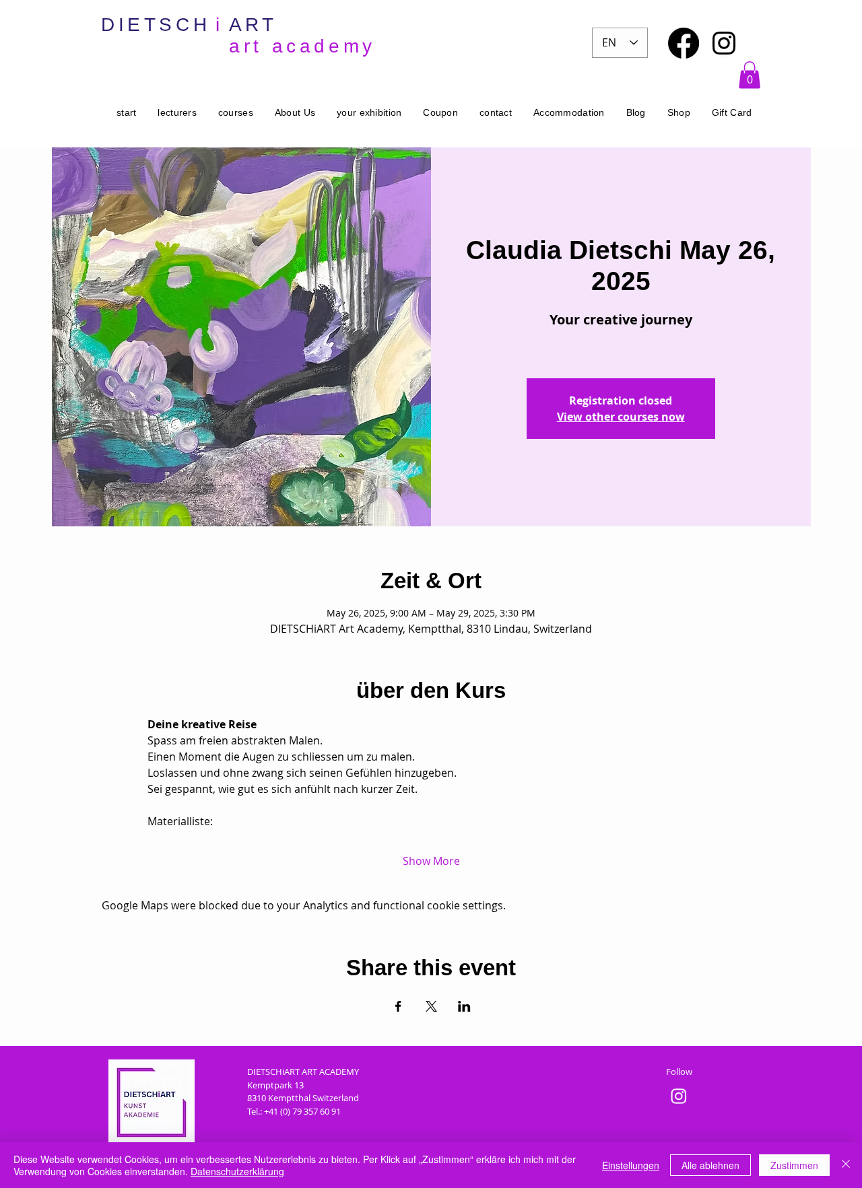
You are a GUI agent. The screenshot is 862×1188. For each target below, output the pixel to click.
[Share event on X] (431, 1006)
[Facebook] (683, 43)
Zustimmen (794, 1165)
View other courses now (621, 416)
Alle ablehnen (710, 1165)
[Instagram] (723, 43)
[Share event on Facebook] (398, 1006)
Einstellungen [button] (630, 1165)
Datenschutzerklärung (237, 1171)
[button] (749, 75)
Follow (679, 1071)
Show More (431, 860)
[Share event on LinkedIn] (464, 1006)
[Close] (846, 1165)
